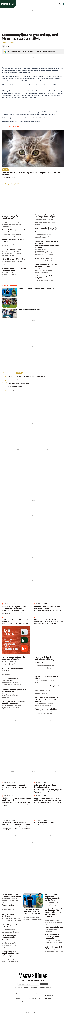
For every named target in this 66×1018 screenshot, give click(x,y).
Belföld (7, 316)
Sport (6, 305)
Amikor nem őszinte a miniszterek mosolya (30, 309)
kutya (10, 183)
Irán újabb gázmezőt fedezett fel (16, 390)
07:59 (4, 380)
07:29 (4, 390)
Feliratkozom (44, 984)
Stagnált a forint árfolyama (15, 386)
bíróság (17, 183)
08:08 (4, 376)
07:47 (4, 383)
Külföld (7, 295)
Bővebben (33, 394)
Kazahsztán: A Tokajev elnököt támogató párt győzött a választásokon (37, 288)
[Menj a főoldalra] (7, 4)
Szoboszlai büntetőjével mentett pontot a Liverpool (32, 299)
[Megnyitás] (63, 4)
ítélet (4, 183)
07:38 (4, 387)
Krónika (5, 169)
